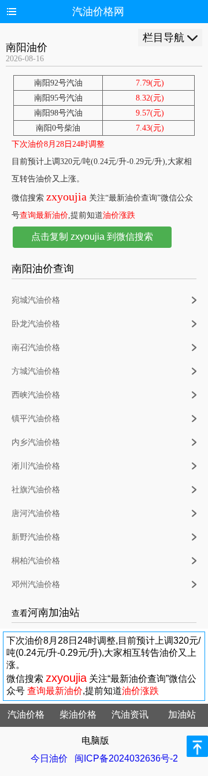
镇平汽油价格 (36, 418)
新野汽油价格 (36, 537)
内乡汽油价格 (36, 442)
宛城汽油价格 (36, 300)
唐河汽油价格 (36, 513)
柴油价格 (78, 714)
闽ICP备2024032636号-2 (126, 758)
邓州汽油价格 (36, 584)
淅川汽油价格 (36, 466)
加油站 (182, 714)
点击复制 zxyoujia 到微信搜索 (92, 237)
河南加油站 (54, 612)
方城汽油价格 (36, 371)
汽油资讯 (130, 714)
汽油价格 (26, 714)
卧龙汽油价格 (36, 324)
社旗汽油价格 (36, 489)
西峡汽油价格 (36, 395)
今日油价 (49, 758)
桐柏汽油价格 (36, 560)
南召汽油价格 (36, 347)
